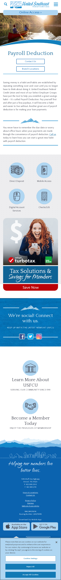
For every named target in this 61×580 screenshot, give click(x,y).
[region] (30, 559)
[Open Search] (5, 4)
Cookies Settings (30, 558)
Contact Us (30, 61)
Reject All (30, 567)
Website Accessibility (30, 506)
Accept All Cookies (30, 575)
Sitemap (30, 503)
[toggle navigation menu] (54, 4)
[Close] (56, 542)
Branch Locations (30, 69)
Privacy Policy (30, 501)
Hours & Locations (30, 493)
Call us (52, 134)
